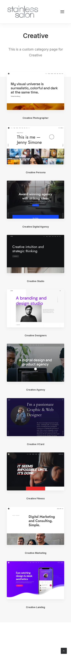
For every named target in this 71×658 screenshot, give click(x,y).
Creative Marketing (35, 553)
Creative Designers (36, 335)
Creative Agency (35, 389)
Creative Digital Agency (35, 226)
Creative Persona (35, 172)
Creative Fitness (35, 498)
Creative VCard (35, 444)
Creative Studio (35, 281)
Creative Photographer (35, 118)
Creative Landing (35, 607)
